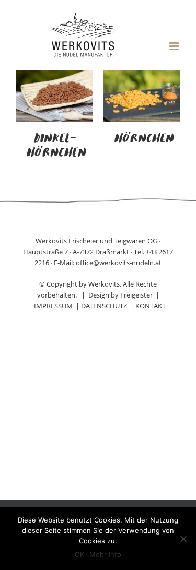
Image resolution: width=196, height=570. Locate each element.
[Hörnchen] (142, 76)
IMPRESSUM (53, 306)
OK (79, 554)
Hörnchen (144, 139)
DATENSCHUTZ (104, 306)
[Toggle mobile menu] (174, 46)
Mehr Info (105, 554)
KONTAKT (150, 306)
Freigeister (136, 295)
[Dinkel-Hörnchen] (54, 76)
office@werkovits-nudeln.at (119, 262)
